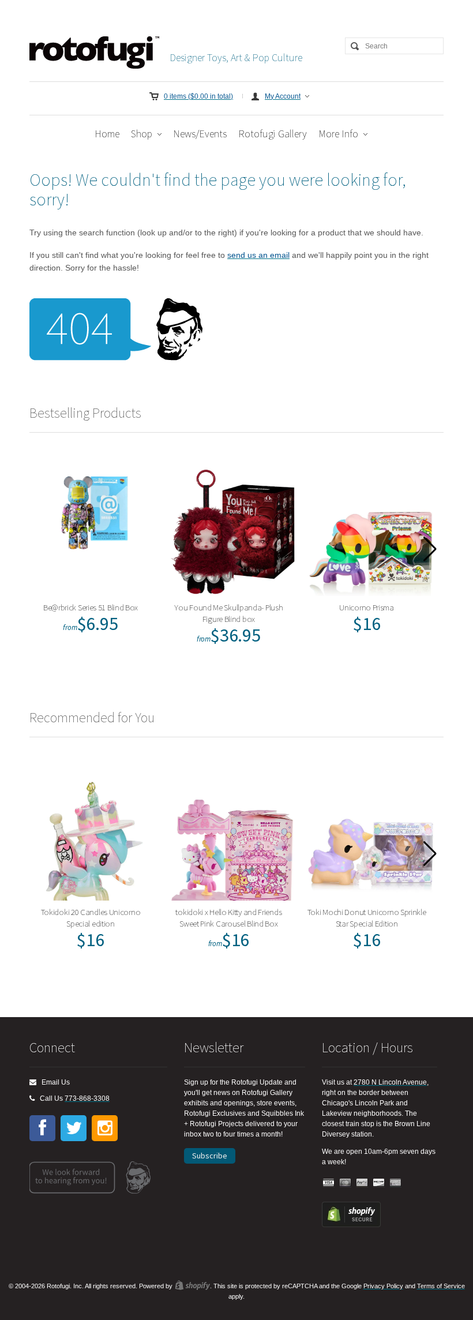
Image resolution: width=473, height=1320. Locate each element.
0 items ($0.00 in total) (198, 96)
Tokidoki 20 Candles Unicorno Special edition (91, 917)
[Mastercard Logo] (345, 1183)
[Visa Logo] (329, 1183)
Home (107, 133)
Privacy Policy (383, 1285)
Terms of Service (441, 1285)
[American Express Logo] (395, 1183)
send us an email (258, 255)
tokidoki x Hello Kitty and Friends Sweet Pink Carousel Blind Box (228, 917)
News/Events (200, 133)
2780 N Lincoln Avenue (390, 1082)
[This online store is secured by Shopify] (351, 1225)
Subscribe (209, 1155)
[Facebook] (42, 1128)
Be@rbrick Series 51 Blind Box (90, 607)
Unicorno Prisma (366, 607)
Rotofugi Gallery (272, 133)
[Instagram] (105, 1128)
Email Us (53, 1082)
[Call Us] (32, 1098)
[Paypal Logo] (362, 1183)
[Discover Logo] (379, 1183)
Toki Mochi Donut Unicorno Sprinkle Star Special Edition (366, 917)
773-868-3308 (87, 1098)
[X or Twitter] (74, 1128)
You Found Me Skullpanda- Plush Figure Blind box (228, 613)
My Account (283, 96)
